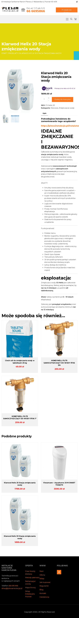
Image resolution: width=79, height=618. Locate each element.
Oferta (42, 575)
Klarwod (54, 108)
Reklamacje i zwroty (30, 582)
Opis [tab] (44, 113)
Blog (41, 590)
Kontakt (43, 593)
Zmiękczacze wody (66, 108)
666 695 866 (13, 586)
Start (4, 53)
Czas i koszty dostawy (30, 572)
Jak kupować (45, 582)
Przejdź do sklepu (67, 10)
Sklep (42, 579)
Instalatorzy (44, 597)
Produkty (13, 53)
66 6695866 (36, 11)
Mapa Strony (30, 588)
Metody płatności (32, 578)
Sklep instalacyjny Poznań (30, 594)
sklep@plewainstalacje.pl (12, 588)
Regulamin (44, 586)
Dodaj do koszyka (63, 99)
